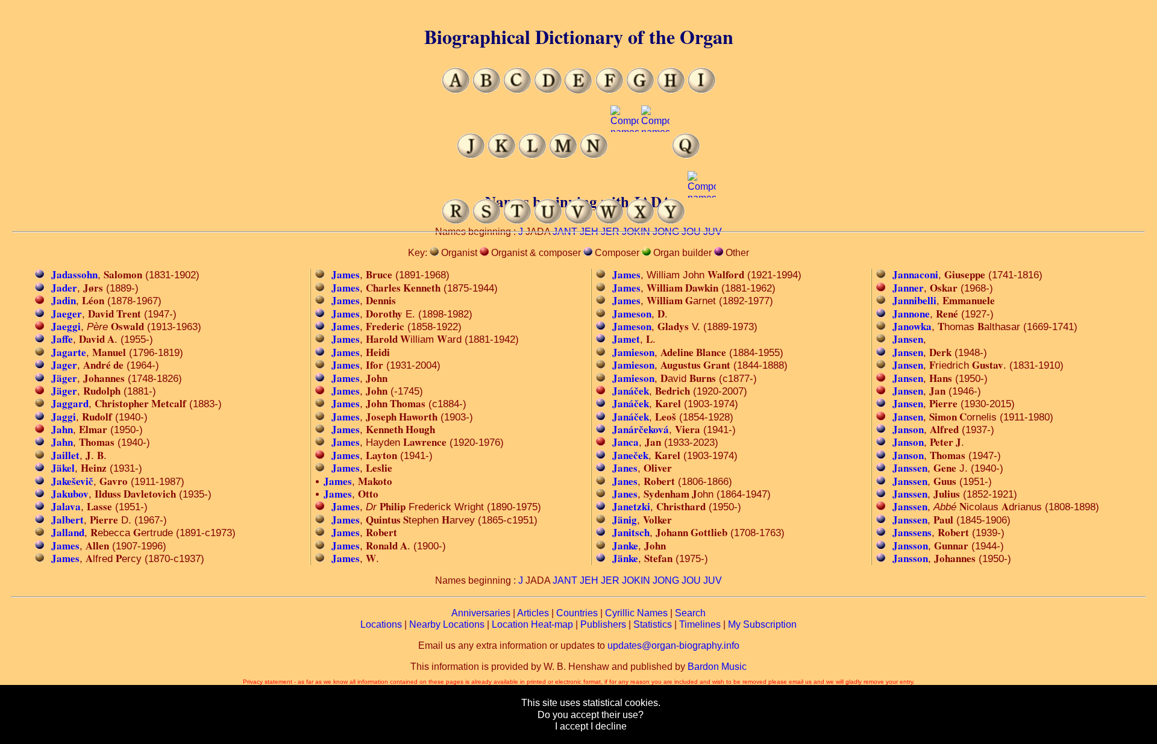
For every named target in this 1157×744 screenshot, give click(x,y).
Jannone (911, 313)
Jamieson (633, 352)
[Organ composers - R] (456, 221)
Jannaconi (915, 274)
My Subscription (762, 624)
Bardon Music (717, 666)
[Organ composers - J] (471, 155)
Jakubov (70, 493)
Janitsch (631, 532)
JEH (589, 580)
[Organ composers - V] (579, 221)
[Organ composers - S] (486, 221)
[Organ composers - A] (456, 90)
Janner (908, 287)
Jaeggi (66, 326)
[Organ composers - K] (502, 155)
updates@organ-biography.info (673, 645)
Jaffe (62, 338)
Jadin (63, 300)
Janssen (909, 467)
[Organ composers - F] (609, 90)
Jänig (624, 519)
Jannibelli (914, 300)
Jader (64, 287)
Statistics (652, 624)
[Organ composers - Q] (686, 155)
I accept (571, 726)
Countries (577, 613)
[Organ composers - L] (532, 155)
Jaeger (66, 313)
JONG (666, 580)
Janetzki (631, 506)
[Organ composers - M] (563, 155)
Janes (625, 467)
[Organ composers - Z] (702, 221)
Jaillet (65, 455)
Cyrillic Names (636, 613)
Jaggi (63, 416)
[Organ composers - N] (594, 155)
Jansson (910, 545)
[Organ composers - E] (579, 90)
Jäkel (63, 467)
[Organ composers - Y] (671, 221)
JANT (565, 580)
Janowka (912, 326)
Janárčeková (640, 429)
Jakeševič (72, 481)
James (65, 545)
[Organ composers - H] (671, 90)
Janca (625, 441)
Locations (381, 624)
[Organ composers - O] (624, 155)
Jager (64, 364)
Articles (533, 613)
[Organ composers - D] (548, 90)
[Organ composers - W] (609, 221)
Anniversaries (480, 613)
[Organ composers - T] (517, 221)
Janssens (912, 532)
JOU (691, 580)
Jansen (907, 338)
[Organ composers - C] (517, 90)
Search (690, 613)
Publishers (603, 624)
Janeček (630, 455)
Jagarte (68, 352)
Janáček (630, 390)
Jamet (626, 338)
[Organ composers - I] (702, 90)
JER (610, 580)
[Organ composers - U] (548, 221)
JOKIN (636, 580)
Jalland (67, 532)
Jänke (625, 558)
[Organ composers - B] (486, 90)
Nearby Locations (446, 624)
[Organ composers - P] (655, 155)
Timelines (700, 624)
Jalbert (67, 519)
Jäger (64, 378)
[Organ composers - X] (640, 221)
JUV (712, 580)
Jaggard (70, 403)
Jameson (631, 313)
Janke (625, 545)
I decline (609, 726)
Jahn (62, 429)
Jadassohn (74, 274)
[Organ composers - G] (640, 90)
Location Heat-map (532, 624)
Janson (908, 429)
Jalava (66, 506)
